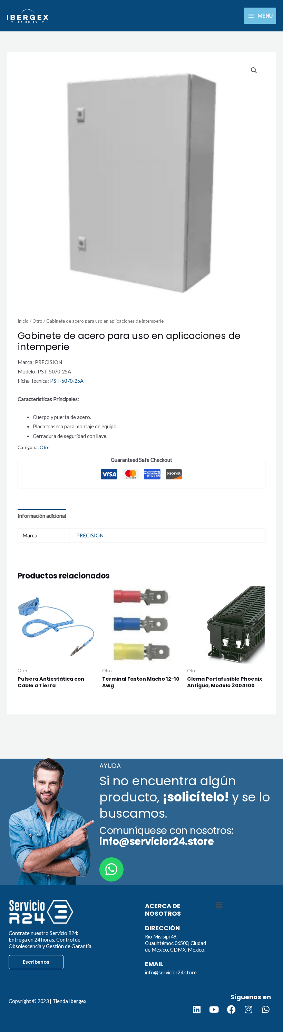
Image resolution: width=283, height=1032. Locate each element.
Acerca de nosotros (163, 910)
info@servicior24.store (171, 972)
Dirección (162, 928)
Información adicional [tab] (42, 516)
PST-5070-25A (67, 381)
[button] (254, 70)
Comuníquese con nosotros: (166, 836)
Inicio (23, 321)
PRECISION (90, 535)
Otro (37, 321)
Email (154, 964)
